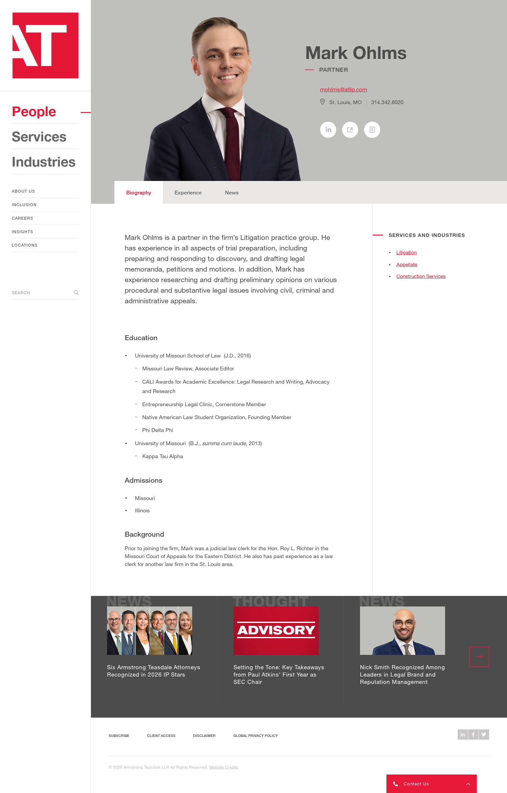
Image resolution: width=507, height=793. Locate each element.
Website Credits (223, 767)
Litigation (406, 252)
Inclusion (24, 204)
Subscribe (119, 735)
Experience (188, 192)
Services (39, 136)
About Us (23, 191)
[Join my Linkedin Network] (328, 130)
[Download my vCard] (350, 130)
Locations (25, 245)
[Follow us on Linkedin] (463, 734)
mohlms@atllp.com (343, 89)
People (34, 111)
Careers (22, 218)
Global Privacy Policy (255, 735)
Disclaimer (204, 735)
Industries (44, 161)
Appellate (406, 264)
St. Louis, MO (345, 102)
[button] (431, 784)
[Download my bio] (372, 130)
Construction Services (421, 276)
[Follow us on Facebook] (473, 734)
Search (21, 292)
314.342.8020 (387, 102)
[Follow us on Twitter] (484, 734)
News (232, 192)
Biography (138, 192)
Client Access (161, 735)
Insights (22, 231)
